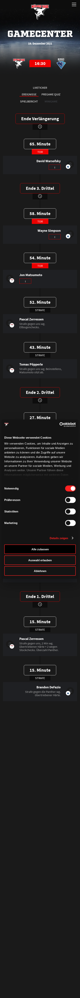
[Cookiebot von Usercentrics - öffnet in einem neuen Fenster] (59, 424)
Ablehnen (40, 571)
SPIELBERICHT (29, 101)
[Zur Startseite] (40, 12)
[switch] (70, 500)
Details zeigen (59, 538)
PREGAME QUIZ (50, 94)
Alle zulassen (40, 549)
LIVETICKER (40, 87)
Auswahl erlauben (40, 560)
